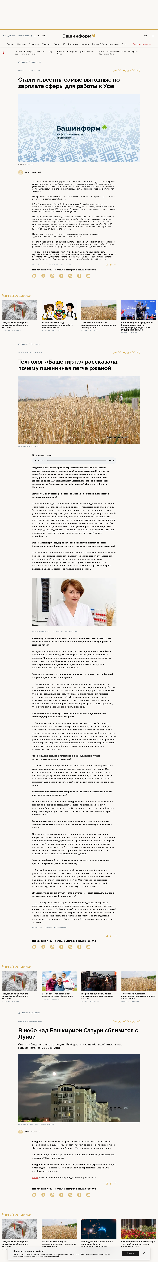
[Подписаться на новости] (88, 276)
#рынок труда (58, 264)
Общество (46, 44)
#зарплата (46, 264)
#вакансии (36, 264)
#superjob (69, 264)
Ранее (35, 1177)
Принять (130, 1253)
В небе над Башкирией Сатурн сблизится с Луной (75, 53)
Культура (85, 44)
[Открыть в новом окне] (34, 276)
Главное (11, 44)
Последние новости (142, 44)
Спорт (57, 44)
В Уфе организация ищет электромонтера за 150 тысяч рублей (118, 53)
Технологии (73, 44)
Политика (21, 44)
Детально (35, 344)
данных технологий (50, 1256)
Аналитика (114, 44)
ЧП (64, 44)
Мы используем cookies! (28, 1251)
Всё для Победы (99, 44)
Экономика (34, 44)
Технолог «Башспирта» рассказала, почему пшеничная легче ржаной (33, 53)
